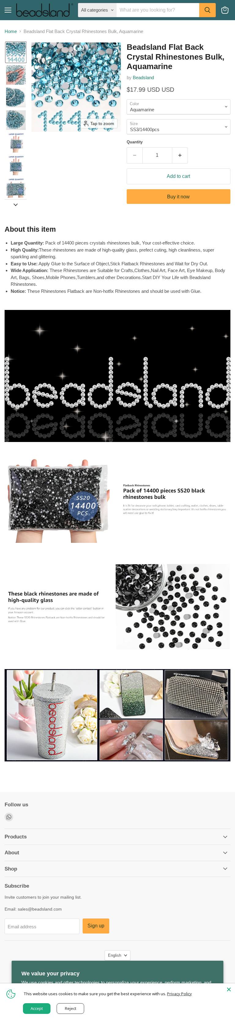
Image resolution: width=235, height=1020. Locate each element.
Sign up (96, 925)
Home (11, 31)
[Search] (207, 10)
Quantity (135, 142)
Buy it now (178, 196)
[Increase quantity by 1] (180, 155)
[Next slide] (16, 204)
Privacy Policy (179, 993)
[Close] (229, 989)
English (114, 955)
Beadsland (143, 77)
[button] (16, 52)
